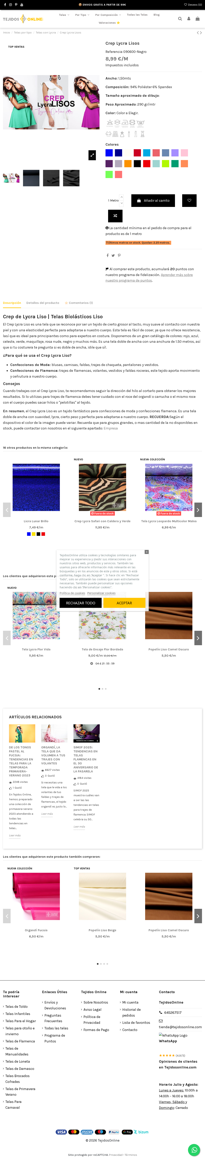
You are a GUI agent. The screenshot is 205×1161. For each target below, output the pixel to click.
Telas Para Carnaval (13, 1105)
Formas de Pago (96, 1030)
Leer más (14, 835)
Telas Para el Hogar (20, 1021)
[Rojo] (43, 534)
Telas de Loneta (17, 1061)
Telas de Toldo (16, 1006)
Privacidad (116, 1155)
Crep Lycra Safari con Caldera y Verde (102, 521)
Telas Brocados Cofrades (17, 1079)
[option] (22, 784)
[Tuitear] (113, 255)
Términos (131, 1155)
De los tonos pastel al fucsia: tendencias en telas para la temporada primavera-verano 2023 (21, 761)
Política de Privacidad (91, 1020)
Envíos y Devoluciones (55, 1005)
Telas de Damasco (19, 1068)
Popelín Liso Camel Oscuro (169, 649)
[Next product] (201, 32)
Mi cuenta (130, 1002)
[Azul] (29, 534)
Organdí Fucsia (36, 930)
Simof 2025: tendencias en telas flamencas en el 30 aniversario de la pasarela (85, 759)
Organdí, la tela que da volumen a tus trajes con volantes (53, 755)
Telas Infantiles (17, 1014)
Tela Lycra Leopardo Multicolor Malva (169, 521)
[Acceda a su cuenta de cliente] (189, 19)
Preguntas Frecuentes (53, 1018)
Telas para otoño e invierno (20, 1031)
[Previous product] (198, 32)
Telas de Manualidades (16, 1051)
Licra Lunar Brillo (36, 521)
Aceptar (124, 603)
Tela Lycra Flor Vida (36, 649)
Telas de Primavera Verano (20, 1092)
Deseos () (194, 4)
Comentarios (80, 303)
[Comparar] (36, 516)
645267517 (173, 1012)
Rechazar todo (80, 603)
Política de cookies (72, 593)
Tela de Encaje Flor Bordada (102, 649)
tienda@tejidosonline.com (180, 1027)
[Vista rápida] (43, 516)
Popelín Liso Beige (102, 930)
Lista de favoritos (136, 1022)
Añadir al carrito (157, 200)
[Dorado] (33, 534)
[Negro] (38, 534)
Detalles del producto (42, 303)
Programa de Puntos (54, 1038)
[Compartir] (108, 255)
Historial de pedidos (131, 1012)
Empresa (110, 428)
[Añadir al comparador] (115, 216)
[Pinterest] (119, 255)
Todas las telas (56, 1028)
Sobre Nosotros (95, 1002)
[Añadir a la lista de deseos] (189, 200)
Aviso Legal (92, 1009)
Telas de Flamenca (20, 1041)
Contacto (129, 1030)
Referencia (114, 51)
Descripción (12, 303)
